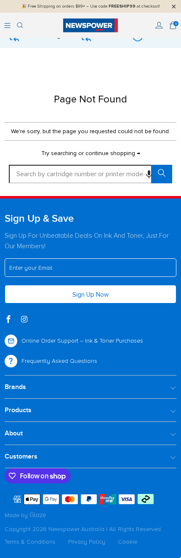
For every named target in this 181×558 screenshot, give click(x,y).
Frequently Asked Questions (59, 361)
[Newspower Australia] (90, 25)
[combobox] (91, 174)
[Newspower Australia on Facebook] (9, 320)
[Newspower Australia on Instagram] (24, 320)
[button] (149, 174)
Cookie (127, 541)
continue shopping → (112, 153)
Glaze (37, 515)
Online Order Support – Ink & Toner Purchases (82, 341)
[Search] (20, 25)
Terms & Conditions (30, 541)
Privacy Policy (86, 541)
